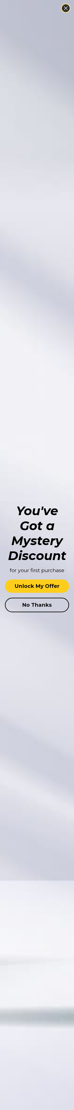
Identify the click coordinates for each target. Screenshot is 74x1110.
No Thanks (37, 605)
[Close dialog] (66, 8)
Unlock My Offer (37, 586)
